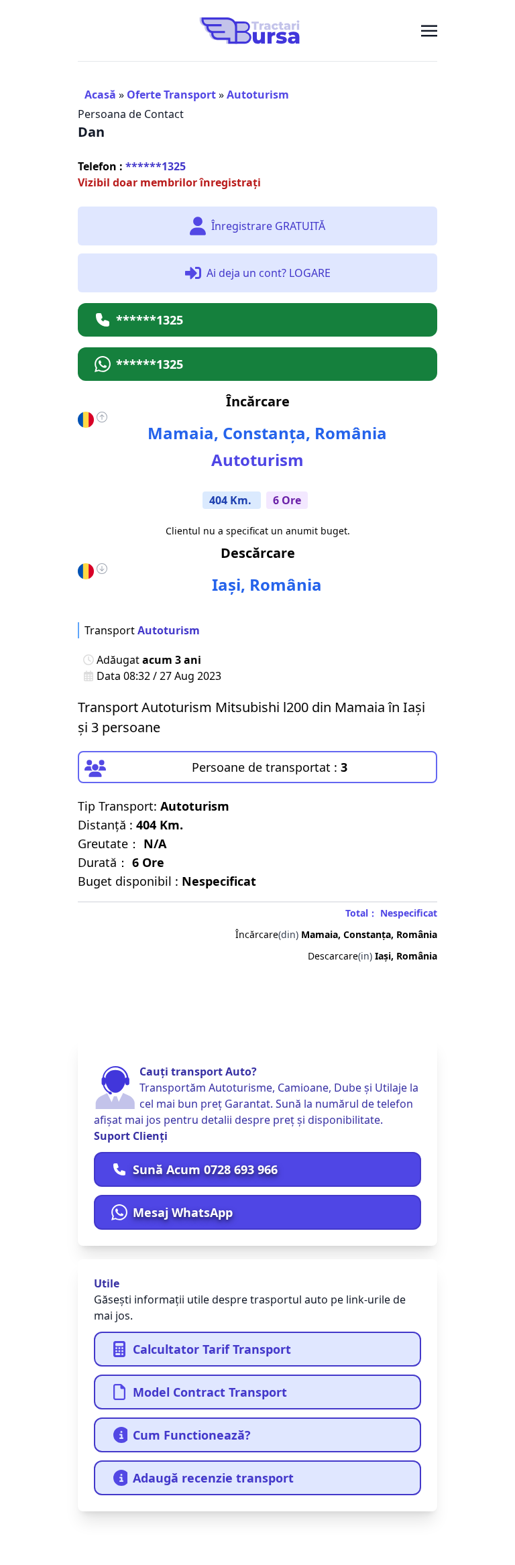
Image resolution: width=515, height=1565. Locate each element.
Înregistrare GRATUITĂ (268, 226)
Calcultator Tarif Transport (212, 1349)
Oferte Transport (171, 94)
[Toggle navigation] (429, 30)
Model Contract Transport (210, 1392)
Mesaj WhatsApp (183, 1212)
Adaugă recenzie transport (213, 1478)
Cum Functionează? (192, 1435)
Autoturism (258, 94)
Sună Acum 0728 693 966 (205, 1169)
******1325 (132, 166)
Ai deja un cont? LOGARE (269, 273)
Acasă (100, 94)
